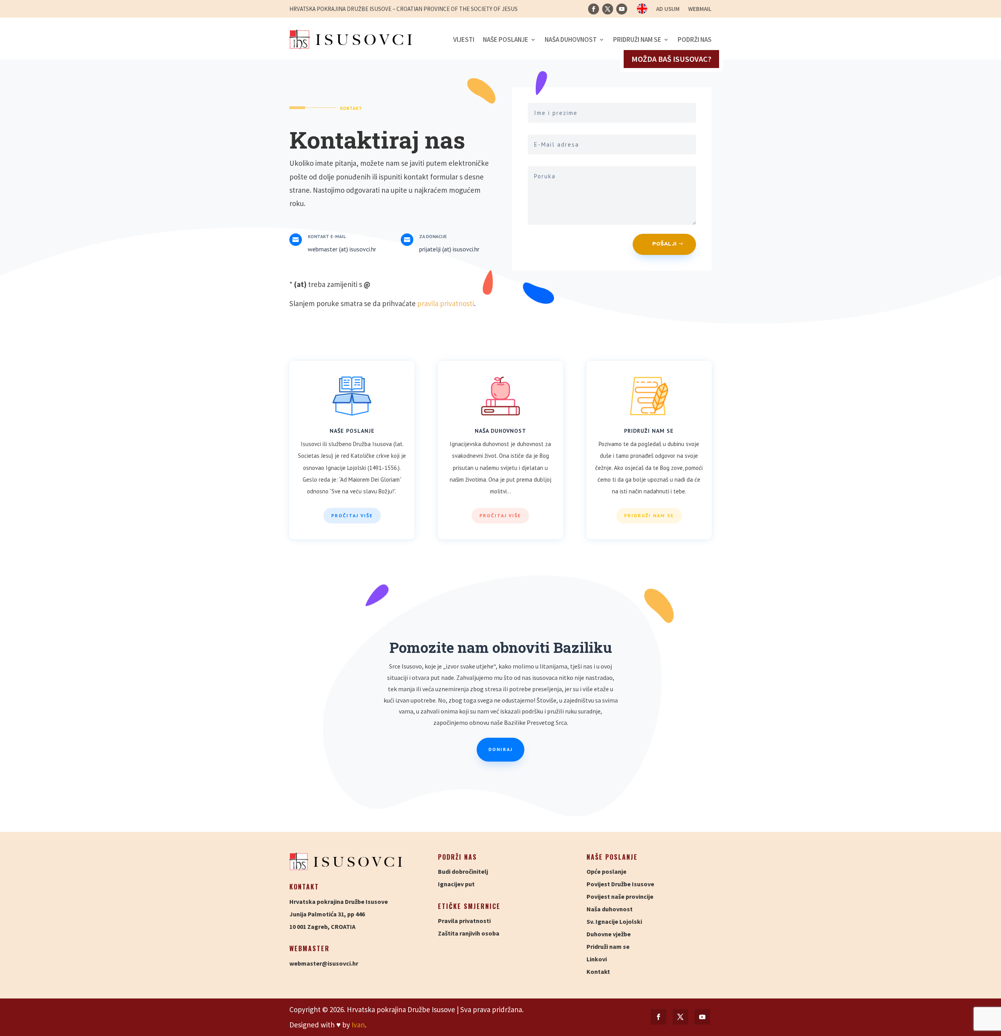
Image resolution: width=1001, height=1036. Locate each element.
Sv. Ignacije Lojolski (614, 921)
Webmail (700, 9)
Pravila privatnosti (464, 921)
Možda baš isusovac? (671, 59)
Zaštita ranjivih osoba (468, 933)
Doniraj (500, 749)
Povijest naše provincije (620, 896)
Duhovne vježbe (609, 934)
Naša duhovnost (571, 39)
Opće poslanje (606, 871)
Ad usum (668, 9)
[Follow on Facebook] (593, 9)
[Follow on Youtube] (621, 9)
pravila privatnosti (445, 303)
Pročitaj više (352, 515)
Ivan (358, 1024)
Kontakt (598, 971)
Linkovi (597, 959)
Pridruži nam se (637, 39)
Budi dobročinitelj (463, 871)
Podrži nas (695, 39)
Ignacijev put (456, 884)
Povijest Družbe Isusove (620, 884)
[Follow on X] (607, 9)
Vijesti (463, 39)
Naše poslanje (505, 39)
